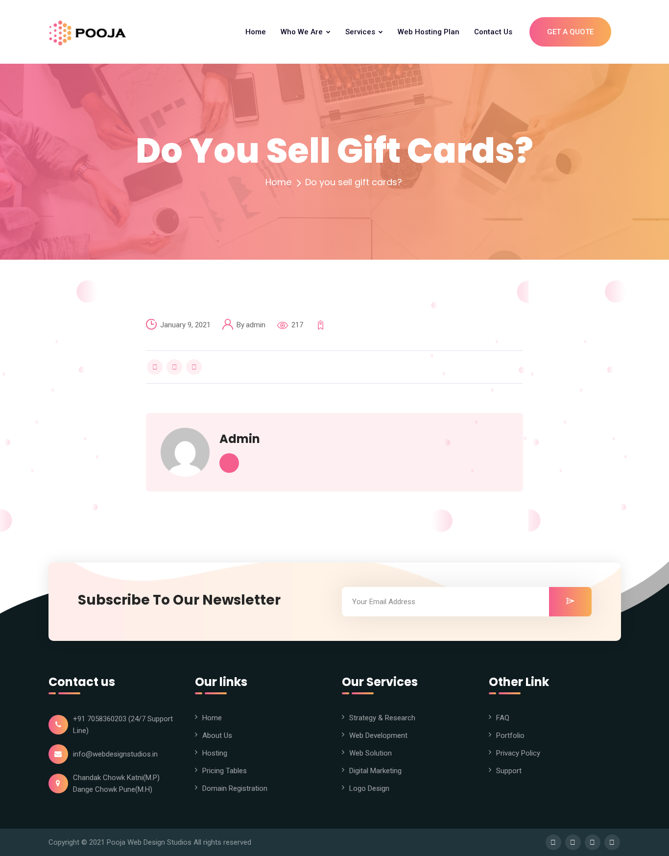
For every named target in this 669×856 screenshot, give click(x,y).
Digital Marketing (375, 770)
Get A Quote (570, 31)
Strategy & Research (382, 717)
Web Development (378, 735)
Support (509, 770)
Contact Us (493, 31)
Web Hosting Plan (428, 31)
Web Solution (370, 753)
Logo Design (369, 788)
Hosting (214, 753)
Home (255, 31)
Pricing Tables (224, 770)
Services (361, 31)
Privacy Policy (518, 753)
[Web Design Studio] (90, 32)
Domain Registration (234, 788)
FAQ (502, 717)
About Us (217, 735)
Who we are (303, 31)
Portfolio (510, 735)
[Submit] (570, 601)
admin (255, 324)
